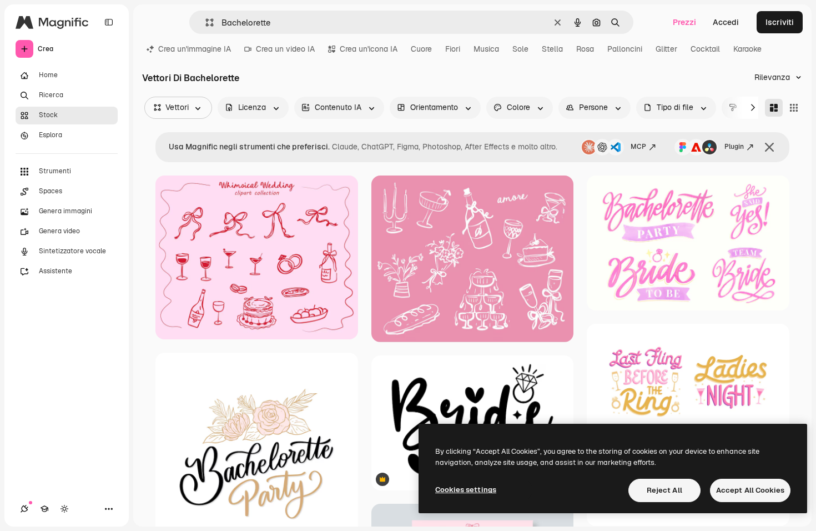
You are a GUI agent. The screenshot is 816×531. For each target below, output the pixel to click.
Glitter (666, 49)
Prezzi (684, 22)
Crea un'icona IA (368, 49)
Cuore (421, 49)
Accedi (726, 22)
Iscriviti (779, 22)
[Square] (794, 108)
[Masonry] (774, 108)
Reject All (664, 490)
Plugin (734, 146)
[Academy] (44, 509)
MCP (638, 146)
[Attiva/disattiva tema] (64, 509)
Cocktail (705, 49)
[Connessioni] (24, 509)
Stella (552, 49)
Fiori (452, 49)
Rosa (585, 49)
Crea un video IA (285, 49)
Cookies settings (465, 489)
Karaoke (747, 49)
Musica (486, 49)
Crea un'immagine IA (194, 49)
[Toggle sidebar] (109, 22)
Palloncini (624, 49)
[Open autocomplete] (205, 22)
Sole (520, 49)
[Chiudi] (769, 147)
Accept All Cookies (750, 490)
